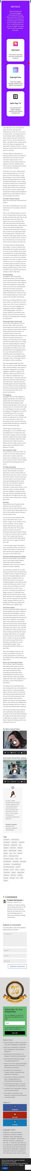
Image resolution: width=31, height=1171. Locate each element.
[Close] (29, 63)
